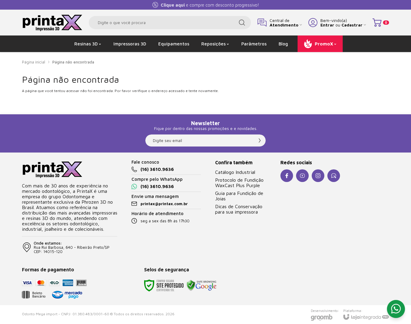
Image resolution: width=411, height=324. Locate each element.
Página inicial (33, 62)
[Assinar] (260, 140)
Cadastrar (352, 25)
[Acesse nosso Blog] (333, 175)
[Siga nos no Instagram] (318, 175)
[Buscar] (241, 22)
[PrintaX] (52, 22)
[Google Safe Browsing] (202, 285)
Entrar (327, 25)
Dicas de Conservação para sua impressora (238, 209)
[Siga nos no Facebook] (286, 175)
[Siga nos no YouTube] (302, 175)
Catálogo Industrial (235, 172)
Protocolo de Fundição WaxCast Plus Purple (239, 182)
